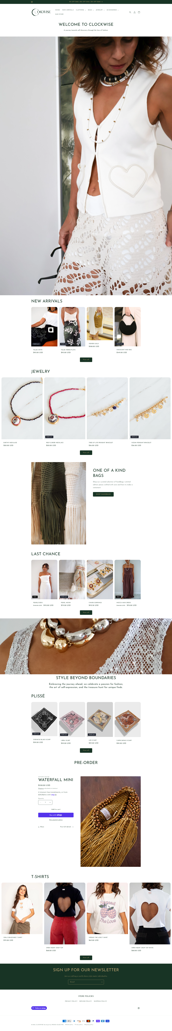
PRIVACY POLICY (71, 1001)
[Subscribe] (101, 982)
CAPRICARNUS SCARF (124, 740)
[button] (81, 10)
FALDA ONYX (37, 349)
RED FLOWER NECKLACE (54, 442)
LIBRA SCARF (65, 740)
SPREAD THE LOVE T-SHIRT (98, 937)
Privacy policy (79, 1024)
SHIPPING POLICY (100, 1001)
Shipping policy (88, 1024)
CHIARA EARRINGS (95, 602)
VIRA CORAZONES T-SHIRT (12, 937)
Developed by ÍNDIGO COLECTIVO (54, 1024)
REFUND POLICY (85, 1001)
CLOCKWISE (39, 1024)
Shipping (41, 788)
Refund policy (69, 1024)
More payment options (56, 819)
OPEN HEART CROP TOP (54, 947)
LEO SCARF (93, 740)
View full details (65, 827)
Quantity (41, 798)
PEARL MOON (66, 602)
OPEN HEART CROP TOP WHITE (142, 947)
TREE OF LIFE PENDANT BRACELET (101, 442)
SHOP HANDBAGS (103, 494)
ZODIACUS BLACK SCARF (42, 739)
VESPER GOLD (94, 343)
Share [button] (42, 827)
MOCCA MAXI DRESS (124, 602)
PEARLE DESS (38, 602)
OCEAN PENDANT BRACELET (141, 442)
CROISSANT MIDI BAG (124, 349)
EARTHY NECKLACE (10, 442)
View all (86, 359)
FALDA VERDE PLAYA (68, 349)
